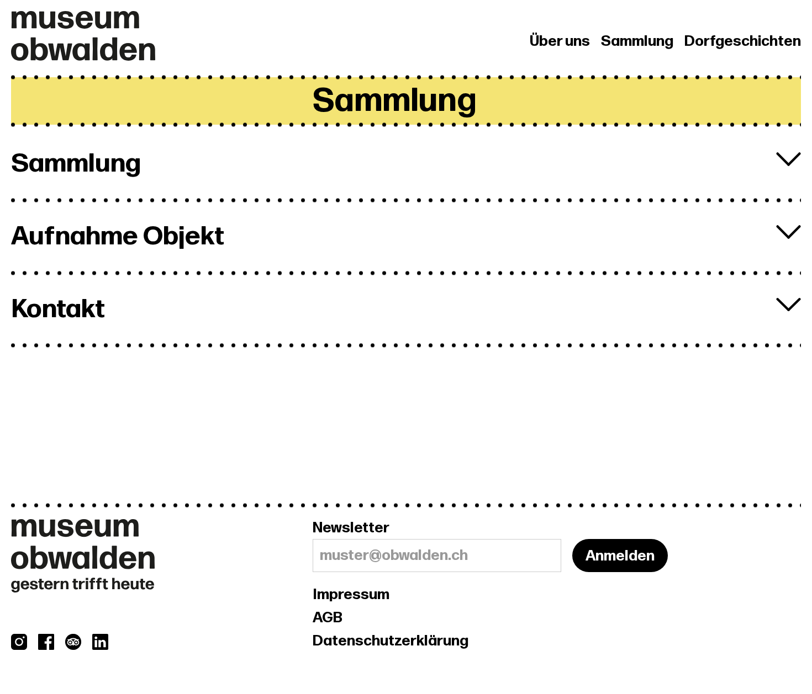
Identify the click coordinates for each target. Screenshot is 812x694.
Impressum (351, 595)
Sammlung (637, 41)
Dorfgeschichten (742, 41)
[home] (162, 36)
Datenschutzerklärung (390, 641)
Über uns (560, 41)
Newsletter (351, 528)
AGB (327, 618)
